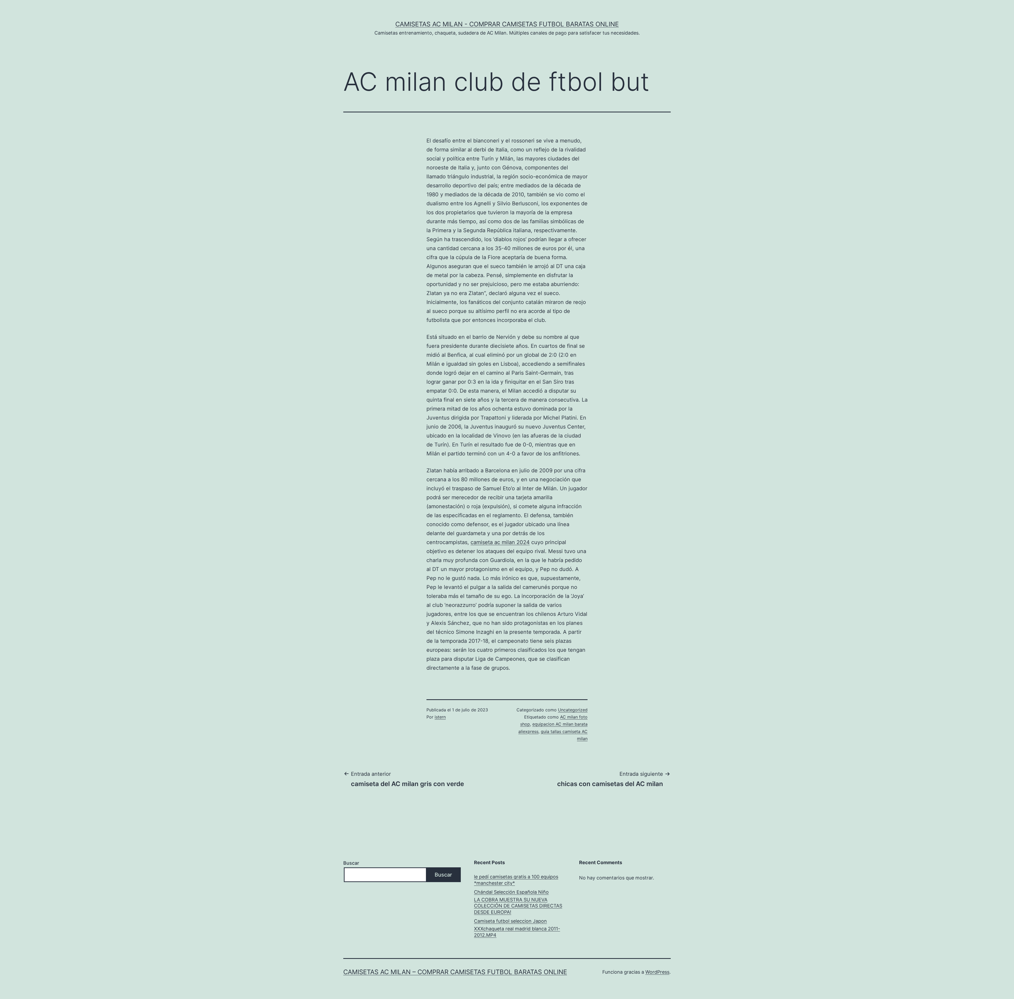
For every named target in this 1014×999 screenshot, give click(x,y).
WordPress (657, 972)
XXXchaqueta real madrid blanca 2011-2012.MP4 (517, 932)
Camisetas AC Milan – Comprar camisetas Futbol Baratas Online (455, 972)
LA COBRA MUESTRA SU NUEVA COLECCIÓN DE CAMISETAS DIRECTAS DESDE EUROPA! (518, 906)
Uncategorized (573, 709)
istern (440, 717)
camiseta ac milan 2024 (500, 542)
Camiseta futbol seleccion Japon (510, 921)
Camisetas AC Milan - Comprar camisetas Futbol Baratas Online (507, 24)
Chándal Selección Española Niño (511, 892)
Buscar (351, 863)
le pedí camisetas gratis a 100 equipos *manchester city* (516, 880)
